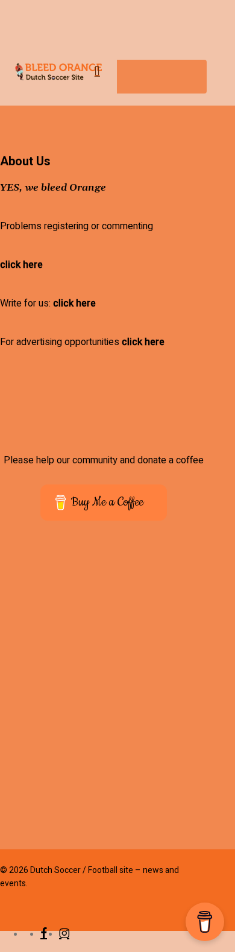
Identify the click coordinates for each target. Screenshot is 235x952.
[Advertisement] (117, 693)
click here (21, 265)
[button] (111, 72)
